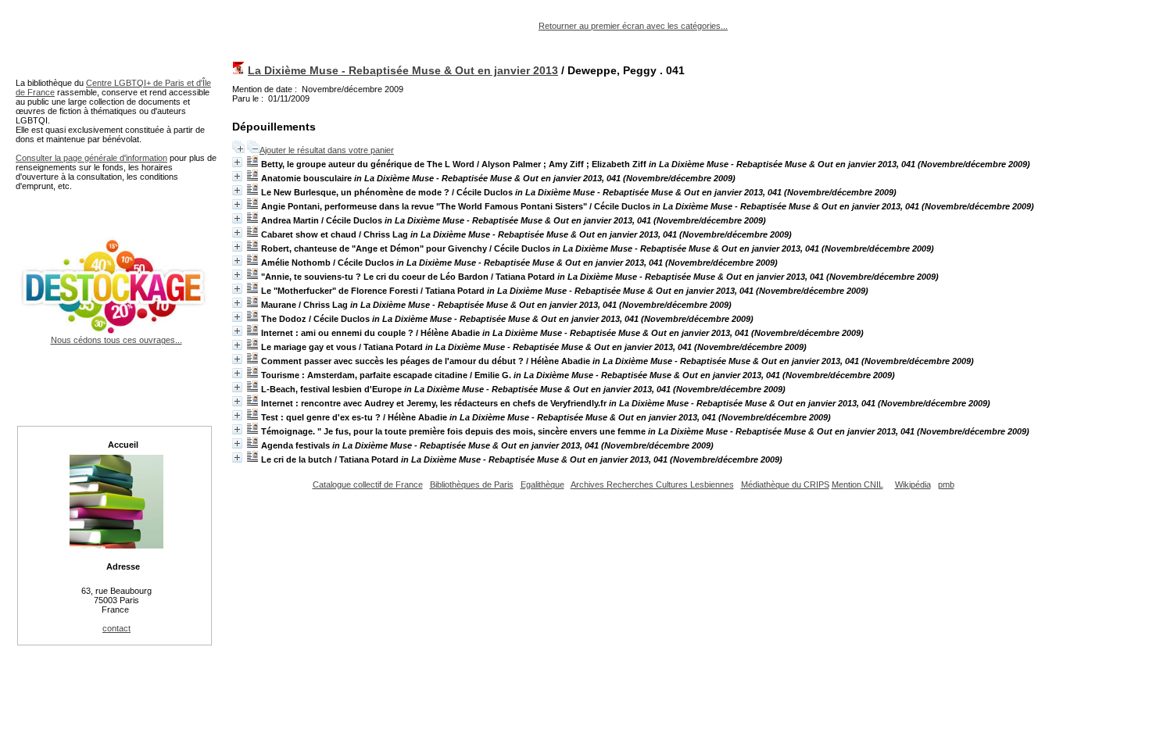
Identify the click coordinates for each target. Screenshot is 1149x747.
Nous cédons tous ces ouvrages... (116, 340)
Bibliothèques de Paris (472, 484)
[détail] (237, 162)
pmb (946, 484)
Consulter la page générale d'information (91, 158)
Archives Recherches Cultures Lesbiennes (652, 484)
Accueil (123, 444)
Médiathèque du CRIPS (785, 484)
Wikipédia (913, 484)
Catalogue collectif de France (368, 484)
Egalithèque (542, 484)
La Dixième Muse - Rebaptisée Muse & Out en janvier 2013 (403, 70)
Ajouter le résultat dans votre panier (327, 150)
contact (116, 628)
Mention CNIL (857, 484)
